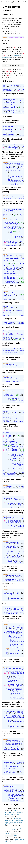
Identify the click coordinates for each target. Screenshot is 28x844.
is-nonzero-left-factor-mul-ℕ (15, 580)
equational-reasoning (15, 635)
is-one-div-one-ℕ (8, 322)
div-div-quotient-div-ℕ (11, 554)
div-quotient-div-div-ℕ (11, 542)
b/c (15, 636)
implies (9, 319)
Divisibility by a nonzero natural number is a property (11, 189)
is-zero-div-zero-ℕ (9, 349)
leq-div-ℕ (7, 260)
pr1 (19, 90)
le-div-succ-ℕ (8, 293)
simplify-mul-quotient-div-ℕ (13, 626)
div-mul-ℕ (6, 411)
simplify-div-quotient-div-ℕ (13, 668)
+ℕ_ (17, 448)
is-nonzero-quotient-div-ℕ (12, 575)
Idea (4, 43)
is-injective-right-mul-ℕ (14, 633)
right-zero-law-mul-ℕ (15, 223)
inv (9, 179)
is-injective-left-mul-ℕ (13, 170)
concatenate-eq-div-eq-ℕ (10, 110)
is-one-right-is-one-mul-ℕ (19, 233)
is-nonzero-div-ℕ (9, 364)
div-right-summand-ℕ (9, 470)
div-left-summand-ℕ (9, 441)
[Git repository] (24, 1)
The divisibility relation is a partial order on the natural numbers (13, 203)
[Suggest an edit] (26, 1)
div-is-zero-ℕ (7, 337)
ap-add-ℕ (8, 439)
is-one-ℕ (15, 314)
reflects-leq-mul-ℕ (18, 463)
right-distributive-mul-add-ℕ (15, 437)
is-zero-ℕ (15, 338)
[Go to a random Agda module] (9, 1)
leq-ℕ (7, 268)
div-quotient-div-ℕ (9, 145)
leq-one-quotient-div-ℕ (11, 591)
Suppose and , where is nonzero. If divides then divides (13, 704)
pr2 (21, 129)
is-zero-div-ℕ (8, 391)
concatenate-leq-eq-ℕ (12, 258)
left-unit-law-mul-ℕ (16, 228)
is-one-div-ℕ (8, 486)
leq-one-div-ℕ (8, 377)
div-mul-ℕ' (6, 417)
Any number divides (10, 327)
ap (9, 230)
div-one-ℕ (6, 306)
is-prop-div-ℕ (8, 196)
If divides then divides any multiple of (12, 406)
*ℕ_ (20, 237)
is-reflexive (16, 209)
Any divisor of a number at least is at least (12, 371)
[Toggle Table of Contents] (1, 1)
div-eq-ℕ (5, 214)
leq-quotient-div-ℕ (10, 265)
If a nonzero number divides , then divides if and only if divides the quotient (12, 534)
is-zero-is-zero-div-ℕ (10, 352)
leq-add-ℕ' (14, 402)
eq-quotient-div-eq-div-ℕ (12, 163)
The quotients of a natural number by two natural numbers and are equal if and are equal (13, 155)
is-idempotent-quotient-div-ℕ (13, 608)
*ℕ (20, 86)
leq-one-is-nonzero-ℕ (12, 381)
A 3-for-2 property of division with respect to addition (11, 427)
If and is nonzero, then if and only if (13, 661)
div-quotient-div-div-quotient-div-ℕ (16, 711)
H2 (23, 473)
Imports (6, 40)
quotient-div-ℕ (7, 89)
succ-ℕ (20, 224)
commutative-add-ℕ (16, 455)
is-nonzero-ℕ (19, 164)
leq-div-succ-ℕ (9, 255)
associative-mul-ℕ (20, 236)
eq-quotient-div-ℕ (8, 126)
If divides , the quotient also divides (12, 140)
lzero (17, 85)
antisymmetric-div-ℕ (10, 219)
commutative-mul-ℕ (10, 135)
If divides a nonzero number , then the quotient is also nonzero (12, 568)
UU (14, 85)
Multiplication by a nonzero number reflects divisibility (13, 511)
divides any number (10, 303)
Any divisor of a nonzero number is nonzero (11, 358)
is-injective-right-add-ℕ (12, 451)
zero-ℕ (20, 221)
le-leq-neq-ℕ (22, 299)
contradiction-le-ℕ (14, 398)
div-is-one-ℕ (7, 312)
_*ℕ (11, 231)
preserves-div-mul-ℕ (10, 498)
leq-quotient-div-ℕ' (10, 273)
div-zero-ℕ (6, 330)
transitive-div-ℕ (9, 241)
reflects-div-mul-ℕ (10, 517)
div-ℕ (4, 85)
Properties (7, 116)
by (10, 639)
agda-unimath (17, 1)
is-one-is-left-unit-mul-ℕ (14, 613)
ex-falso (8, 397)
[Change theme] (4, 1)
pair (19, 257)
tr (7, 174)
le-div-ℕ (7, 298)
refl (18, 102)
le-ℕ (15, 393)
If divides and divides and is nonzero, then (12, 619)
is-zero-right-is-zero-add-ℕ (17, 279)
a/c (11, 645)
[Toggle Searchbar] (6, 1)
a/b (10, 636)
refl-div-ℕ (6, 209)
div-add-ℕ (6, 432)
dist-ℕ (15, 458)
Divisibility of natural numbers (11, 10)
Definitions (8, 81)
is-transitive (21, 241)
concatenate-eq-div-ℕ (9, 99)
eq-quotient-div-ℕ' (9, 131)
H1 (21, 473)
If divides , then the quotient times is (10, 122)
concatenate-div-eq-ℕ (9, 105)
